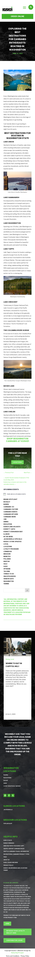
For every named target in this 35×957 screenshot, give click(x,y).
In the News (8, 536)
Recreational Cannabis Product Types (16, 854)
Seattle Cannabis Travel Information (16, 851)
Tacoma (7, 571)
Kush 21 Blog (8, 840)
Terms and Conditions (12, 956)
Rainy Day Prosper (17, 953)
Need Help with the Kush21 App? (14, 846)
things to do (9, 574)
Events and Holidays (12, 527)
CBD (5, 519)
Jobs (7, 923)
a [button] (24, 7)
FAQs (5, 857)
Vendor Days (9, 579)
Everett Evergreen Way (13, 532)
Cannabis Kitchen (11, 514)
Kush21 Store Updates (12, 541)
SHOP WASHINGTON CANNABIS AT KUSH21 (17, 440)
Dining (6, 522)
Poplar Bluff (8, 823)
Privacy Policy (8, 865)
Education (8, 524)
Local (6, 544)
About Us (6, 859)
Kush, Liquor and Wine (11, 862)
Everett (6, 780)
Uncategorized (10, 576)
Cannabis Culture (11, 509)
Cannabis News (10, 517)
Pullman (7, 559)
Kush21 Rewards (9, 843)
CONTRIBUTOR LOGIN (14, 940)
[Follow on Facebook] (8, 795)
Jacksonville (8, 809)
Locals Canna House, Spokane (12, 786)
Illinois (7, 534)
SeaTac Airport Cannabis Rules (14, 848)
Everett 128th (9, 529)
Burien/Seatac (7, 777)
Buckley (7, 502)
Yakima (6, 584)
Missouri (7, 554)
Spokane (7, 569)
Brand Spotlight (10, 499)
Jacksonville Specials (13, 539)
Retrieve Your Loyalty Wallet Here (15, 932)
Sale (5, 564)
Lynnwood (8, 551)
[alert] (16, 494)
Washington (9, 581)
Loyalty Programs (11, 549)
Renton (7, 561)
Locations (17, 462)
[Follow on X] (12, 795)
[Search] (27, 590)
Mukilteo (7, 556)
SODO (6, 566)
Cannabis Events (10, 512)
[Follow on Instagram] (5, 795)
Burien (6, 504)
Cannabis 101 (9, 507)
